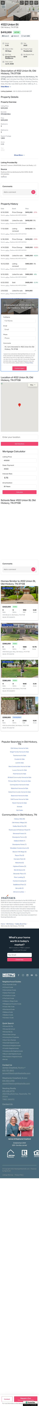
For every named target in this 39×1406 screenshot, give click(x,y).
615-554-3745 (8, 1081)
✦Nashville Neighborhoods (10, 1043)
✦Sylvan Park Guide (8, 993)
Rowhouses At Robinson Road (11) (19, 830)
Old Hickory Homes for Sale (19, 748)
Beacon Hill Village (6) (19, 852)
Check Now (19, 959)
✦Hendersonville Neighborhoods (12, 1051)
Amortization (7, 483)
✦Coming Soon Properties (10, 1037)
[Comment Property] (22, 3)
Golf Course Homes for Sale (19, 799)
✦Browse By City (7, 1026)
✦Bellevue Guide (7, 1012)
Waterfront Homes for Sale (19, 788)
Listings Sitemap (7, 1175)
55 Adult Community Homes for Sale (19, 777)
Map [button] (31, 385)
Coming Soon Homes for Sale (19, 784)
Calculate (19, 492)
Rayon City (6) (19, 855)
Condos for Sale (19, 759)
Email (5, 326)
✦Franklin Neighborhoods (10, 1048)
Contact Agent (19, 368)
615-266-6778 (8, 1091)
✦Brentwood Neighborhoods (11, 1045)
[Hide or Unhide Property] (27, 3)
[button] (33, 192)
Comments (7, 343)
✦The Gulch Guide (8, 998)
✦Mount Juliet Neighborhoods (11, 1054)
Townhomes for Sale (19, 755)
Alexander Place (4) (19, 873)
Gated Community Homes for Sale (19, 792)
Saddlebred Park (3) (19, 884)
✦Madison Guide (7, 1015)
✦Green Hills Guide (8, 1006)
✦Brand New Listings (9, 1034)
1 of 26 (35, 18)
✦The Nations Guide (8, 995)
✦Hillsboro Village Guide (10, 1001)
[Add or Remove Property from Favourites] (36, 3)
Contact (7, 1399)
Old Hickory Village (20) (19, 822)
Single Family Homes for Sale (19, 752)
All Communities (18, 892)
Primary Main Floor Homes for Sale (19, 781)
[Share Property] (31, 3)
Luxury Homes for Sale (19, 770)
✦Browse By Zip (7, 1032)
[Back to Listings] (3, 3)
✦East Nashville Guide (9, 984)
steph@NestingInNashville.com (16, 1083)
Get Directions (19, 444)
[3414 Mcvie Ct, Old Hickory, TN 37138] (19, 595)
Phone (5, 334)
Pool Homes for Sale (19, 774)
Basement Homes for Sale (19, 795)
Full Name (6, 317)
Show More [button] (18, 155)
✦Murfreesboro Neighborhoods (12, 1056)
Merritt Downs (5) (19, 870)
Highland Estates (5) (19, 866)
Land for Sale (19, 763)
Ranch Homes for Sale (19, 803)
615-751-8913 (8, 1070)
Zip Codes (19, 810)
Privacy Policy (29, 363)
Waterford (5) (19, 862)
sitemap (5, 1059)
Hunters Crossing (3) (19, 881)
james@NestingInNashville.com (16, 1073)
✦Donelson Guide (8, 1017)
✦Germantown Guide (9, 990)
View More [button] (5, 87)
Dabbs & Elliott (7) (19, 841)
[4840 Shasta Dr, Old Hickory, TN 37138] (19, 669)
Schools (19, 806)
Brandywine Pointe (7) (19, 844)
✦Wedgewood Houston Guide (11, 1004)
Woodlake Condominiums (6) (19, 848)
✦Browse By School (8, 1029)
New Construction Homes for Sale (19, 766)
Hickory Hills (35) (19, 819)
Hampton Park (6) (19, 859)
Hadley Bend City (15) (19, 826)
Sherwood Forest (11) (19, 833)
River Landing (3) (19, 877)
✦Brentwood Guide (8, 1009)
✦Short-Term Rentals (9, 1040)
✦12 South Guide (7, 987)
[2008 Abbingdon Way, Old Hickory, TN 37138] (19, 632)
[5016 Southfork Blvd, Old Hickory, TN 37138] (19, 705)
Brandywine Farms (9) (19, 837)
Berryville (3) (20, 888)
